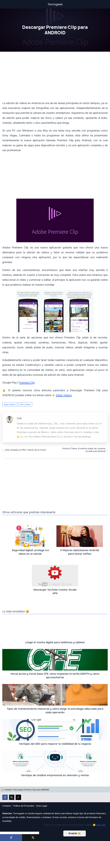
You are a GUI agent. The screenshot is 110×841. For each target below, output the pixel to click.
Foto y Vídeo (25, 404)
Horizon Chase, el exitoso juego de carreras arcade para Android (83, 450)
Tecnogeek (55, 4)
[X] (33, 837)
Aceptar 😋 (74, 833)
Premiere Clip (27, 382)
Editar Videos (10, 404)
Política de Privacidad (23, 806)
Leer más (100, 824)
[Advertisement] (55, 77)
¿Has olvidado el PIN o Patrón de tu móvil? (25, 449)
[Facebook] (11, 837)
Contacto (6, 806)
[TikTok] (18, 797)
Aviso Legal (41, 806)
